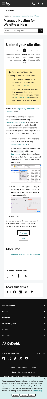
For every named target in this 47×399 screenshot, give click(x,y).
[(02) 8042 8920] (33, 3)
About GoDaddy (8, 305)
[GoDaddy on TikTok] (15, 359)
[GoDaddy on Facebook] (3, 359)
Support (5, 311)
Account (5, 329)
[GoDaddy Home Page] (11, 343)
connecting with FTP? (19, 144)
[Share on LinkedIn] (20, 292)
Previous (23, 233)
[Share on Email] (9, 292)
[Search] (40, 30)
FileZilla (26, 85)
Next (23, 238)
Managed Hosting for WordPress (26, 16)
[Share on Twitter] (26, 292)
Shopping (5, 335)
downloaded (15, 154)
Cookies (33, 367)
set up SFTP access (22, 97)
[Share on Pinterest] (32, 292)
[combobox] (21, 31)
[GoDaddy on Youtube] (26, 359)
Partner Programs (9, 323)
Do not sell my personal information (23, 372)
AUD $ (39, 353)
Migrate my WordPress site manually (25, 254)
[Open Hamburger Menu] (3, 4)
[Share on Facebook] (14, 292)
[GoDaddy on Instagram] (9, 359)
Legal (13, 367)
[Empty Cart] (43, 3)
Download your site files (15, 122)
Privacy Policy (22, 367)
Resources (6, 317)
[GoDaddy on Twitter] (21, 359)
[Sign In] (38, 3)
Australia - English (9, 353)
